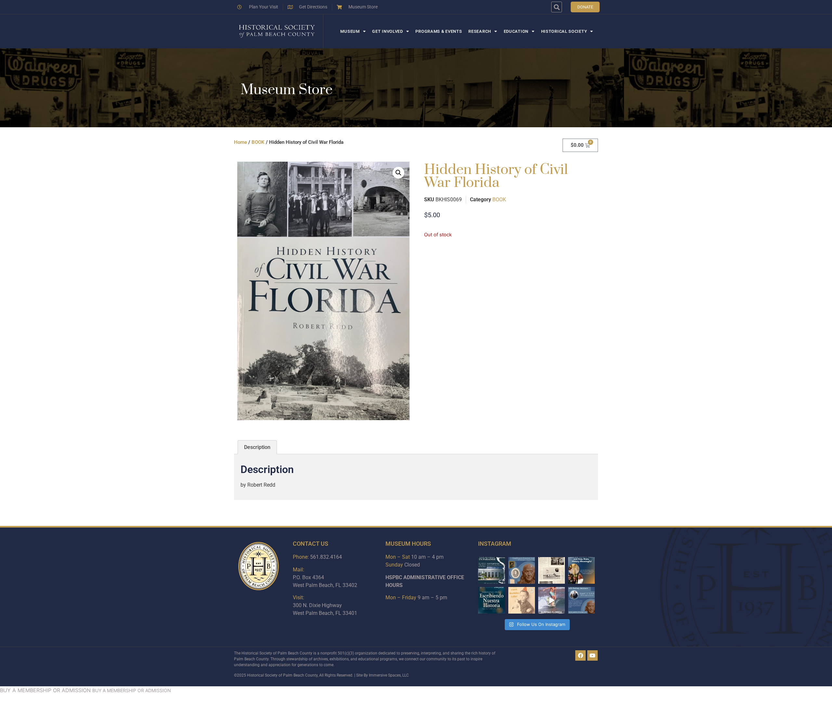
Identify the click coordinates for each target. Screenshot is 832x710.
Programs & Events (438, 31)
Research (479, 31)
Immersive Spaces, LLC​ (389, 675)
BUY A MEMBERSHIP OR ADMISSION (45, 690)
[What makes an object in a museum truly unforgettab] (551, 600)
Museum (349, 31)
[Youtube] (592, 655)
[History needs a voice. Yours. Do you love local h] (581, 570)
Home (240, 142)
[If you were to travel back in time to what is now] (551, 570)
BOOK (258, 142)
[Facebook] (580, 655)
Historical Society (564, 31)
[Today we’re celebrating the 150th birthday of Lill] (521, 600)
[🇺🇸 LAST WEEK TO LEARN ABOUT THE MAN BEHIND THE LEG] (521, 570)
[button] (556, 7)
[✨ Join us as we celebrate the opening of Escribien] (491, 600)
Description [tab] (257, 447)
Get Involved (387, 31)
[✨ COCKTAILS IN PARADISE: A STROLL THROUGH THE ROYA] (491, 570)
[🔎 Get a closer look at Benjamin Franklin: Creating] (581, 600)
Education (516, 31)
